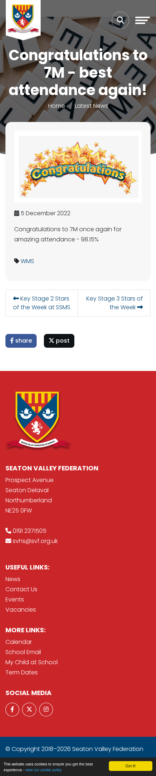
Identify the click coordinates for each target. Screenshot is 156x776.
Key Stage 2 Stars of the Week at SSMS (41, 302)
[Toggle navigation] (142, 20)
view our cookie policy (43, 769)
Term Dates (21, 672)
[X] (29, 709)
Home (56, 106)
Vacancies (20, 609)
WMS (27, 261)
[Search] (120, 20)
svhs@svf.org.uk (35, 541)
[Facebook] (12, 709)
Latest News (91, 106)
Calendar (18, 642)
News (12, 579)
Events (14, 599)
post (62, 340)
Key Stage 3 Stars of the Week (114, 302)
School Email (23, 652)
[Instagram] (46, 709)
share (23, 340)
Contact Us (21, 589)
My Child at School (31, 662)
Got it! (131, 765)
